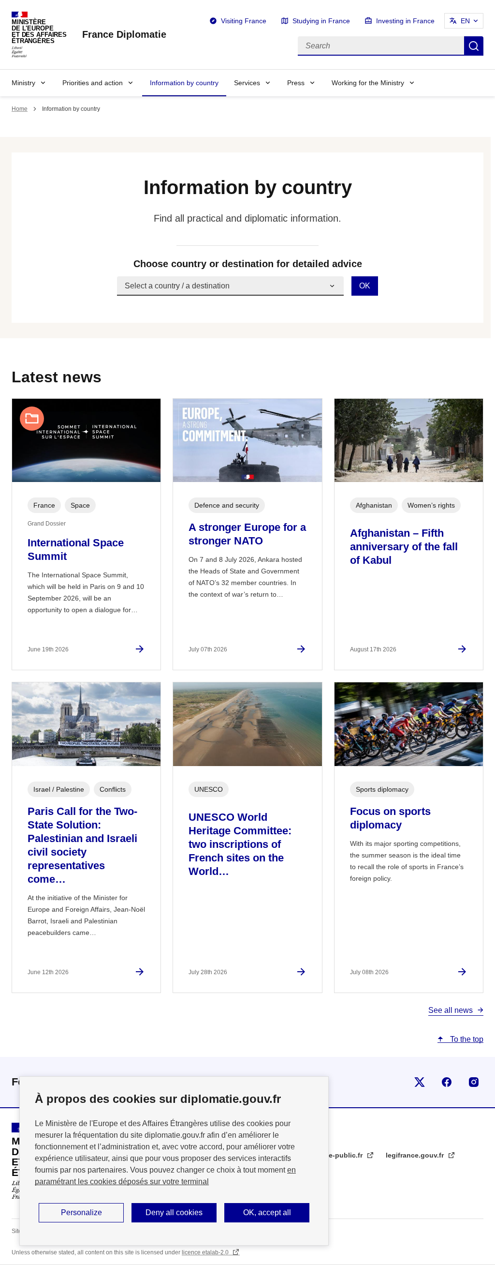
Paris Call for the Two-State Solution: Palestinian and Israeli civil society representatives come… (82, 845)
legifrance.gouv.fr (416, 1155)
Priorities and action (92, 83)
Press (296, 83)
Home (20, 108)
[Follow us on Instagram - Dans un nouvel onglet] (473, 1082)
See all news (450, 1010)
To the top (465, 1039)
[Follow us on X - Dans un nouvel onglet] (419, 1082)
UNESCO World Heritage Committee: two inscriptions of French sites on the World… (240, 844)
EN (465, 21)
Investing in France (405, 21)
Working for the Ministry (368, 83)
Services (247, 83)
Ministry (23, 83)
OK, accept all (267, 1212)
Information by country (184, 83)
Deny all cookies (174, 1212)
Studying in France (321, 21)
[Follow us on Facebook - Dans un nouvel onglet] (446, 1082)
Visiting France (243, 21)
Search (473, 46)
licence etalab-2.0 (206, 1252)
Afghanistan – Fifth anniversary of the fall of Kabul (404, 546)
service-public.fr (336, 1155)
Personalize (81, 1212)
